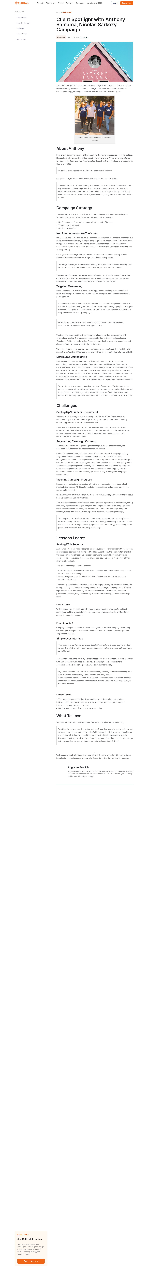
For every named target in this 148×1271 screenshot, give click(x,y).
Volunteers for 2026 (95, 3)
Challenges (20, 28)
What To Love (21, 39)
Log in (115, 3)
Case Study (67, 12)
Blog (58, 12)
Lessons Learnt (22, 34)
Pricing (60, 3)
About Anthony (21, 17)
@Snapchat (88, 322)
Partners (69, 3)
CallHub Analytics (80, 498)
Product (40, 3)
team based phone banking (81, 379)
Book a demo (126, 3)
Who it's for (51, 3)
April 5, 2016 (96, 325)
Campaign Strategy (23, 23)
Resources (80, 3)
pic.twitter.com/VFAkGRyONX (110, 322)
